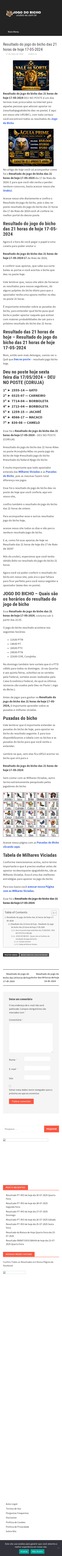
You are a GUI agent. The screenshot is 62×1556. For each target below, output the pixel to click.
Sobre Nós (11, 1531)
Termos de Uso (13, 1508)
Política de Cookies (15, 1522)
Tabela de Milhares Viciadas (28, 944)
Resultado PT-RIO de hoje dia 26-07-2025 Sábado (31, 1219)
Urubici (7, 190)
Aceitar (24, 1551)
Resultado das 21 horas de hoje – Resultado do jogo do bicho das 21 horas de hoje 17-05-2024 (32, 925)
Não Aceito (37, 1551)
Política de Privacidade (17, 1526)
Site (11, 1078)
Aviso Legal (11, 1503)
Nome (13, 1059)
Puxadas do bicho (25, 942)
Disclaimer (11, 1517)
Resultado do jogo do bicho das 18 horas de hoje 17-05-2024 (17, 977)
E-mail (13, 1069)
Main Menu (13, 31)
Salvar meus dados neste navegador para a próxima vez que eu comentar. (30, 1091)
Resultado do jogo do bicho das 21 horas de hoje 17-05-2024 (30, 919)
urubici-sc (32, 54)
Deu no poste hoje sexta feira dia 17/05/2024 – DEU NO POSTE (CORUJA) (35, 931)
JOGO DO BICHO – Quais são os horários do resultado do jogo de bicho (33, 937)
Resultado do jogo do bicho (34, 955)
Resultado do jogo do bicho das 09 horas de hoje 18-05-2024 (45, 977)
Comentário (16, 1019)
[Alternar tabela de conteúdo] (52, 912)
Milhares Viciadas (29, 471)
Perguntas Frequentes (17, 1513)
